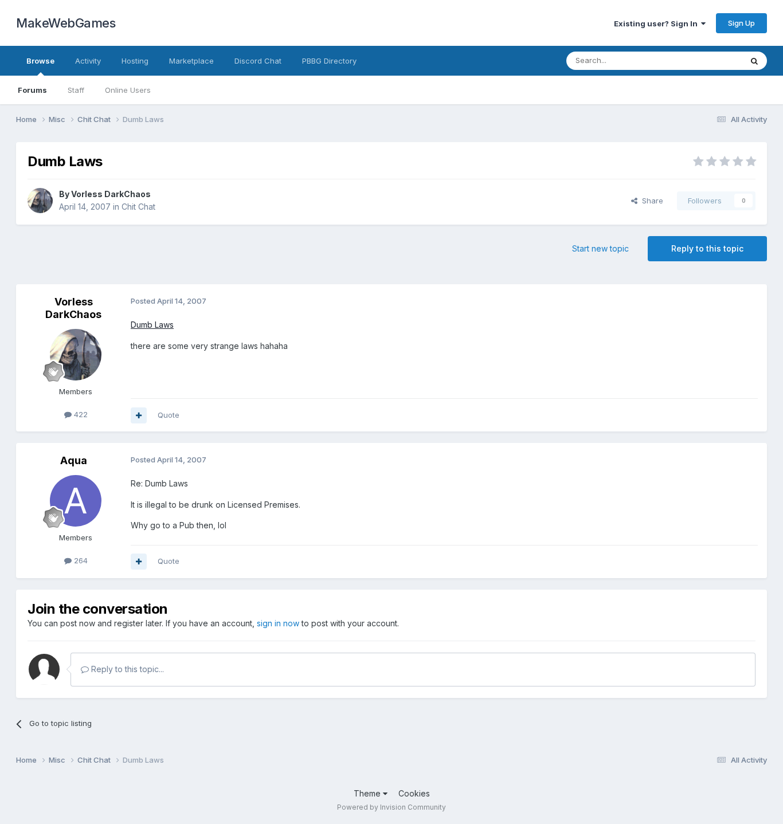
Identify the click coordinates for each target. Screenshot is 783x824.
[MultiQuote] (139, 415)
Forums (32, 90)
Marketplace (191, 60)
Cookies (414, 793)
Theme (368, 793)
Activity (88, 60)
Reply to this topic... (126, 669)
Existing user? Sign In (657, 23)
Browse (40, 60)
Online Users (128, 90)
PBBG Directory (329, 60)
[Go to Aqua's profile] (75, 501)
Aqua (73, 460)
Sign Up (741, 23)
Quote (168, 414)
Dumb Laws (152, 324)
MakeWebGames (65, 22)
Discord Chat (257, 60)
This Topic (708, 60)
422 (80, 414)
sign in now (278, 623)
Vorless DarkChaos (111, 194)
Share (650, 200)
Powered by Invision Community (391, 807)
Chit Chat (138, 206)
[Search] (754, 61)
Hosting (135, 60)
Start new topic (600, 248)
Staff (76, 90)
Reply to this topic (707, 248)
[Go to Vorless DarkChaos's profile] (40, 200)
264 (80, 560)
